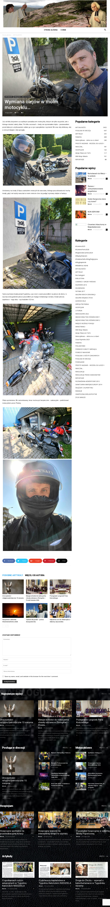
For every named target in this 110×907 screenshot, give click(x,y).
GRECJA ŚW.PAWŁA (82, 304)
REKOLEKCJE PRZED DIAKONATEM (87, 375)
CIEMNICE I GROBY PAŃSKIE (85, 282)
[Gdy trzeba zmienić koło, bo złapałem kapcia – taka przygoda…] (81, 786)
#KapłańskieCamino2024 (84, 253)
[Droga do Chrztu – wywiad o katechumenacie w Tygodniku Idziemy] (92, 870)
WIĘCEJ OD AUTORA (34, 575)
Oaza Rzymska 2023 (82, 339)
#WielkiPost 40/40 (81, 266)
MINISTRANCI (80, 327)
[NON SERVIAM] (80, 214)
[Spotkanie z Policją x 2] (81, 755)
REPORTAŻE (79, 378)
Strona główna (51, 30)
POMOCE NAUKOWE (82, 352)
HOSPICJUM (79, 307)
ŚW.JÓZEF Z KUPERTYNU (84, 388)
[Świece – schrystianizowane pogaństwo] (80, 190)
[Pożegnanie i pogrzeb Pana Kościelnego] (60, 586)
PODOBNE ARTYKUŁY (12, 575)
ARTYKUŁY (79, 272)
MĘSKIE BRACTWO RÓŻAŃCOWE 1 (87, 317)
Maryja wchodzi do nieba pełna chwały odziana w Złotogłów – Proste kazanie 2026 (36, 598)
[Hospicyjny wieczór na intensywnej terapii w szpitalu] (55, 820)
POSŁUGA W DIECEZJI (83, 359)
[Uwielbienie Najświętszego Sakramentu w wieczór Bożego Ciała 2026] (44, 776)
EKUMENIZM (80, 288)
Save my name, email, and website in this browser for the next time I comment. (31, 676)
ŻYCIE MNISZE (80, 397)
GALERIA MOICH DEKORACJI (85, 294)
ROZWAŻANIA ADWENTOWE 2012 (87, 381)
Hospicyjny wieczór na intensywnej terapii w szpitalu (53, 832)
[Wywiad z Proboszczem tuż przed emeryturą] (44, 766)
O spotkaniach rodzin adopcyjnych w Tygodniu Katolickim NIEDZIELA (14, 883)
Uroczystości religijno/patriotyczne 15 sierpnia (16, 721)
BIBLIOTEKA (79, 278)
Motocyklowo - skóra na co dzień (22, 97)
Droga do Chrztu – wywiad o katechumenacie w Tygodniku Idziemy (90, 883)
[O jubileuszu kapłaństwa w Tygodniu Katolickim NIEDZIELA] (55, 870)
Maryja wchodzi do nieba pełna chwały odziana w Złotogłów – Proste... (53, 722)
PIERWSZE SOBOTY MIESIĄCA (86, 349)
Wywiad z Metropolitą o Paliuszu (60, 753)
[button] (105, 30)
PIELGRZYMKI (80, 346)
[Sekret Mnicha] (55, 13)
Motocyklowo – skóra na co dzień (87, 336)
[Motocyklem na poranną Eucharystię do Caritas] (81, 776)
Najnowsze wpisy (11, 693)
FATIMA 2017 (80, 291)
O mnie (63, 30)
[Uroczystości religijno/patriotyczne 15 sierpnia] (13, 586)
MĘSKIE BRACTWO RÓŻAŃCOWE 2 (87, 320)
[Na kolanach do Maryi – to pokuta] (80, 177)
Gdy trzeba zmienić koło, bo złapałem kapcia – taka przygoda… (96, 785)
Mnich (90, 178)
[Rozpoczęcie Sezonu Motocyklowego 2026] (81, 766)
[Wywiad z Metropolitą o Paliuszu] (44, 755)
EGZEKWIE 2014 (81, 285)
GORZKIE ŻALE (80, 301)
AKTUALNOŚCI (9, 97)
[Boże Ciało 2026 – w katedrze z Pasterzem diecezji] (44, 786)
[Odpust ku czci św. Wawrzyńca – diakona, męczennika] (60, 610)
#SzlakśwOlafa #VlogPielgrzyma (86, 259)
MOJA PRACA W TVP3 (83, 333)
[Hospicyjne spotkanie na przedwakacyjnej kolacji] (17, 820)
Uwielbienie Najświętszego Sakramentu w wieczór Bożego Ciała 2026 (60, 775)
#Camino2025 (80, 246)
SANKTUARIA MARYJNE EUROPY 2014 (88, 384)
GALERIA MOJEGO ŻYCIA (84, 298)
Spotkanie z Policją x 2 (94, 753)
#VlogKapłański (80, 262)
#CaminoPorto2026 (82, 249)
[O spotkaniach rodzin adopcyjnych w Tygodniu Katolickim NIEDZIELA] (18, 870)
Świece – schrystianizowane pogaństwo (95, 188)
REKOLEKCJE (79, 372)
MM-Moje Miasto (81, 330)
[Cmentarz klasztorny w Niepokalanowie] (80, 228)
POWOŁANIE (79, 362)
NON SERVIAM (93, 212)
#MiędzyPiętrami (81, 256)
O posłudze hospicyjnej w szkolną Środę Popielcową (93, 832)
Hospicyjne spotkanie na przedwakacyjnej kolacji (12, 832)
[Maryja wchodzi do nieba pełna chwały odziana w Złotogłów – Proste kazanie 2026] (36, 586)
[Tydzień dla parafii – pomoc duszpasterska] (36, 610)
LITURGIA (78, 311)
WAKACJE (78, 391)
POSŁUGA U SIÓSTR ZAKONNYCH (87, 356)
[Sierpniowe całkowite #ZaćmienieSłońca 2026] (13, 610)
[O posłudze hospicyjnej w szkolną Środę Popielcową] (93, 820)
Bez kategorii (80, 275)
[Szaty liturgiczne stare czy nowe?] (80, 201)
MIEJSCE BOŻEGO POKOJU (84, 323)
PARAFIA (78, 343)
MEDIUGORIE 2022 (82, 314)
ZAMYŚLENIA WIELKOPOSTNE (86, 394)
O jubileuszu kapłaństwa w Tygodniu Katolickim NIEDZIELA (55, 881)
